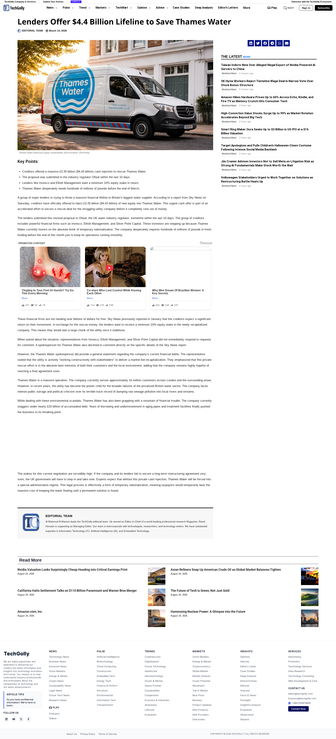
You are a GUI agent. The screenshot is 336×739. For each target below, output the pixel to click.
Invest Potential (201, 681)
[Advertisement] (115, 442)
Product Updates (202, 704)
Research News (58, 700)
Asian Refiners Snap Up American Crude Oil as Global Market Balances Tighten (226, 569)
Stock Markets (57, 671)
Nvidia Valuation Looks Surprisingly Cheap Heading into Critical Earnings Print (72, 569)
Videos (53, 718)
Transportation (105, 704)
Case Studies (247, 671)
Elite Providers (200, 714)
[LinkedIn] (6, 719)
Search (290, 8)
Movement (198, 685)
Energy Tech (104, 681)
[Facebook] (28, 719)
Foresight (245, 700)
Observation (247, 714)
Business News (57, 661)
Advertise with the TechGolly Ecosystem (311, 2)
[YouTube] (13, 719)
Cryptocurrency (201, 666)
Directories (198, 719)
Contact (76, 2)
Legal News (55, 690)
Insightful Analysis (250, 704)
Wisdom (244, 719)
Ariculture (102, 690)
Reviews (197, 700)
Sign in (306, 7)
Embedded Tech (106, 676)
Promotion (294, 661)
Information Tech (106, 700)
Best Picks (198, 695)
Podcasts (54, 713)
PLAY (56, 707)
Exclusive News (57, 666)
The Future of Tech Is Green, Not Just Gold (200, 590)
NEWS (53, 651)
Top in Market (200, 690)
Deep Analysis (248, 676)
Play (274, 7)
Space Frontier (153, 685)
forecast (245, 690)
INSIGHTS (246, 651)
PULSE (101, 651)
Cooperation (152, 695)
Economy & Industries (157, 700)
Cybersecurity (153, 656)
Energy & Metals (58, 676)
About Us (71, 734)
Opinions (245, 656)
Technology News (59, 656)
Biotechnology (105, 661)
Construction (104, 671)
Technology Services (300, 666)
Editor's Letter (248, 666)
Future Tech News (59, 695)
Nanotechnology (154, 676)
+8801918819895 (301, 703)
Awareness (151, 704)
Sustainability (152, 690)
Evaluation (150, 714)
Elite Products (200, 709)
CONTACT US (296, 688)
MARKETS (198, 651)
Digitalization (152, 661)
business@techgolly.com (302, 698)
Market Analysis (201, 676)
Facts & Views (248, 695)
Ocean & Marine (154, 681)
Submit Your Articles (53, 2)
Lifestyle (149, 709)
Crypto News (56, 681)
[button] (251, 43)
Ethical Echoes (248, 681)
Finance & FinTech (107, 685)
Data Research (296, 671)
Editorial (244, 685)
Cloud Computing (106, 666)
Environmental (105, 695)
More (246, 7)
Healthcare (151, 671)
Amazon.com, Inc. (30, 611)
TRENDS (150, 651)
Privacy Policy (87, 734)
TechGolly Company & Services (20, 2)
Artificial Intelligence (108, 656)
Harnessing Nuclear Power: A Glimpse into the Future (208, 611)
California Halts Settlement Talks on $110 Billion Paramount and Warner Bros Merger (77, 590)
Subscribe (324, 7)
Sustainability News (60, 685)
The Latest (235, 56)
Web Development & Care (302, 681)
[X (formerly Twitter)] (21, 719)
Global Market (200, 671)
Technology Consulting (301, 676)
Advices (244, 661)
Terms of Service (108, 734)
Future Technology (155, 666)
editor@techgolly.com (300, 693)
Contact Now (298, 708)
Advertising (294, 656)
